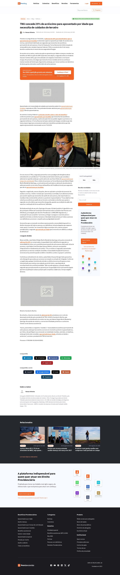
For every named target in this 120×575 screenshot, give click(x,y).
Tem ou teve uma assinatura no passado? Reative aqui (89, 249)
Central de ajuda (82, 545)
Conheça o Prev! (62, 72)
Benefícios (55, 3)
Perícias (49, 539)
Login (86, 3)
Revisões (65, 3)
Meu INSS (50, 536)
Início (28, 19)
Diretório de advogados (84, 528)
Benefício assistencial (24, 531)
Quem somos (81, 539)
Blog (33, 19)
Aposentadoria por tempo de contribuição (30, 525)
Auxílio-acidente (23, 543)
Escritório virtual (82, 531)
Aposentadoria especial (25, 537)
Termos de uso (81, 548)
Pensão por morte (23, 540)
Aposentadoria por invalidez (26, 528)
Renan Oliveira (30, 32)
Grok (56, 372)
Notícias (36, 3)
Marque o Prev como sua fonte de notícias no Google (86, 19)
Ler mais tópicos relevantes (28, 457)
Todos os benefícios (24, 546)
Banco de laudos (82, 522)
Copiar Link (48, 363)
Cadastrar (89, 204)
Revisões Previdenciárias (54, 545)
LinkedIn (28, 358)
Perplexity (48, 377)
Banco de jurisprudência (84, 525)
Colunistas (45, 3)
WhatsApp (67, 358)
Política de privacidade (83, 551)
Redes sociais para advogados (85, 519)
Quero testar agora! (86, 241)
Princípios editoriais (83, 542)
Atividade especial (52, 530)
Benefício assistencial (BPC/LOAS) (57, 533)
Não (94, 180)
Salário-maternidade (24, 534)
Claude (67, 372)
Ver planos (95, 3)
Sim (84, 180)
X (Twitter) (41, 358)
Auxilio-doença (22, 522)
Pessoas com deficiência (54, 542)
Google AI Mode (44, 372)
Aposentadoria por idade (25, 519)
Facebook (54, 358)
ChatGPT (30, 372)
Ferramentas (74, 3)
